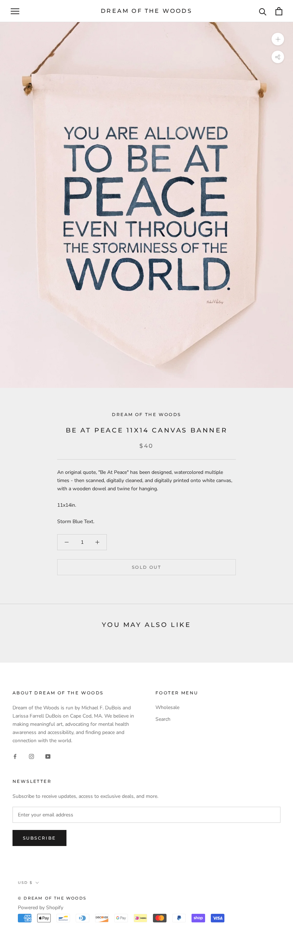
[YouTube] (47, 756)
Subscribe (39, 838)
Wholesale (167, 707)
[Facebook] (15, 756)
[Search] (263, 11)
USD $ (25, 882)
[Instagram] (31, 756)
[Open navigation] (15, 11)
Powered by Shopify (40, 907)
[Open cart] (278, 11)
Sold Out (146, 567)
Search (162, 719)
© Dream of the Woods (52, 898)
